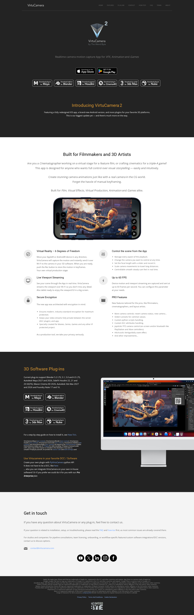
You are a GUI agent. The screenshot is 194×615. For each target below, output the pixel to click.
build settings (68, 449)
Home (101, 5)
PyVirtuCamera (71, 444)
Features (110, 5)
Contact (131, 5)
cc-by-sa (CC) (86, 593)
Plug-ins (121, 5)
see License (41, 441)
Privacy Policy (81, 597)
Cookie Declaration (110, 597)
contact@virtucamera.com (42, 548)
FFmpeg (46, 446)
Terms (159, 5)
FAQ (151, 5)
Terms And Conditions (95, 597)
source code (57, 449)
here (56, 465)
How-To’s (142, 5)
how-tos (111, 530)
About (167, 5)
